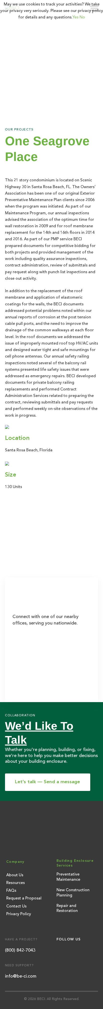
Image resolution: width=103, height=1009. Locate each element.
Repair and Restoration (67, 908)
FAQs (11, 891)
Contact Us (16, 906)
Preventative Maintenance (68, 877)
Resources (15, 883)
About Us (14, 875)
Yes (75, 17)
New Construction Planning (73, 892)
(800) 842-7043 (20, 950)
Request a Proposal (24, 898)
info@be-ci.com (20, 976)
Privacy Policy (18, 914)
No (82, 17)
